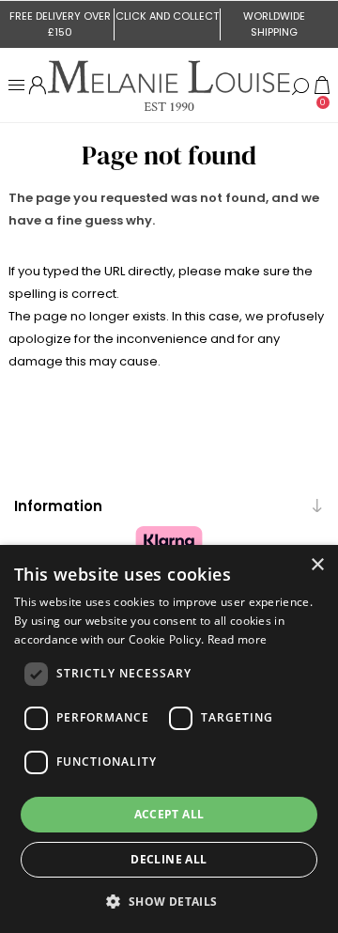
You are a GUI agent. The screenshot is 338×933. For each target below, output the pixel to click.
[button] (168, 900)
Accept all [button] (169, 814)
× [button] (317, 565)
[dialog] (169, 739)
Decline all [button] (169, 859)
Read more (237, 639)
